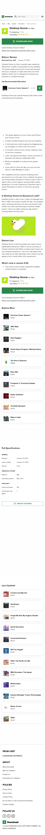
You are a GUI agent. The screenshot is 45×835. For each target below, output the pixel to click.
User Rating (14, 34)
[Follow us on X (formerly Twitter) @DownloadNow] (8, 816)
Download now (24, 41)
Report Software (24, 504)
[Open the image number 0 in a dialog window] (19, 226)
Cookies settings (8, 804)
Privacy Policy (7, 789)
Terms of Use (7, 793)
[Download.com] (7, 16)
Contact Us (6, 774)
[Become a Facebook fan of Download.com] (4, 816)
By (14, 32)
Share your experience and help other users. (18, 51)
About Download (8, 767)
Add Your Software (9, 771)
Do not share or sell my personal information (18, 801)
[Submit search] (15, 16)
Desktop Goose (22, 28)
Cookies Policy (7, 797)
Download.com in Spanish (11, 778)
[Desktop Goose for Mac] (5, 31)
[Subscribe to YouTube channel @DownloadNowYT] (13, 816)
